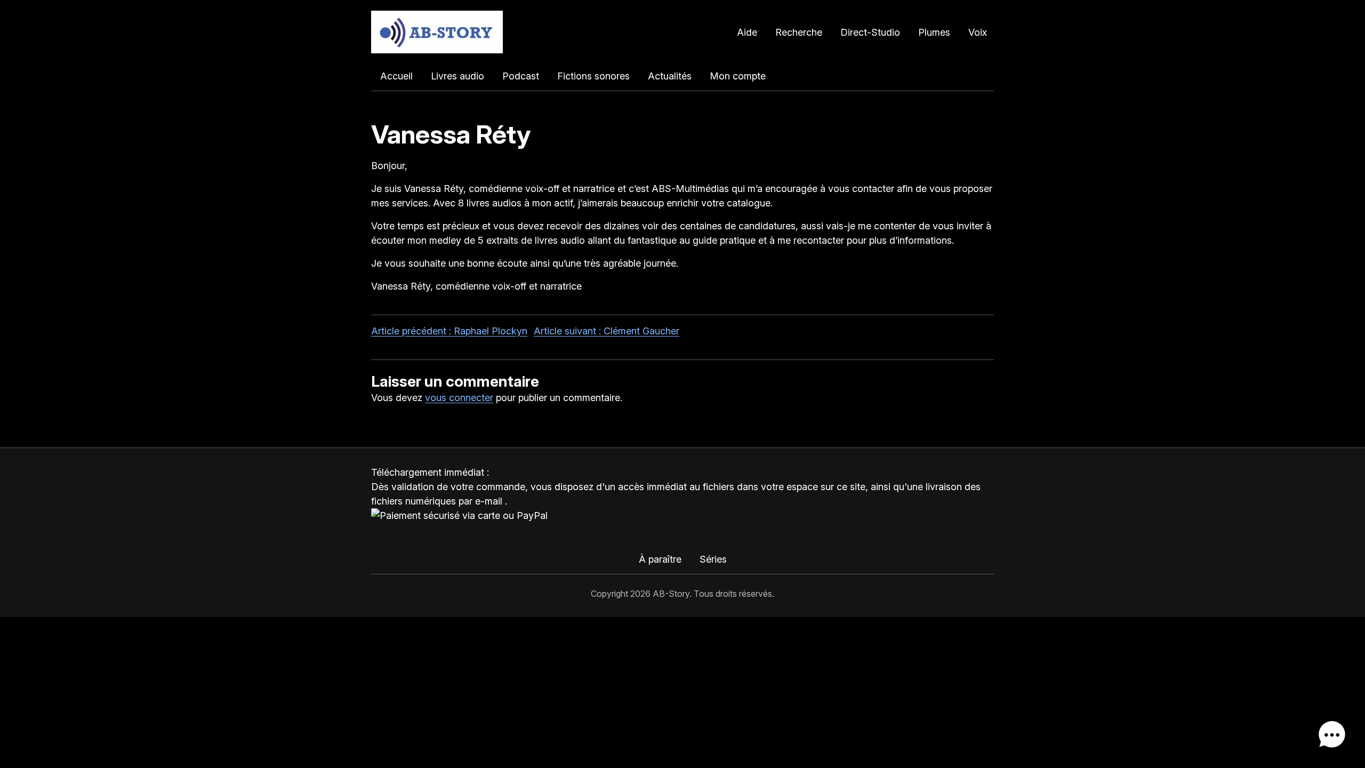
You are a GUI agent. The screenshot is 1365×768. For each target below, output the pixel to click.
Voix (977, 32)
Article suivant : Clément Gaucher (606, 331)
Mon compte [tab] (738, 76)
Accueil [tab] (396, 76)
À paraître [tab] (660, 559)
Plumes (934, 32)
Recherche (798, 32)
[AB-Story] (437, 32)
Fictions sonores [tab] (593, 76)
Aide (747, 32)
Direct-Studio (870, 32)
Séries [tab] (713, 559)
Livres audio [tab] (457, 76)
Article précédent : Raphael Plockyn (449, 331)
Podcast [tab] (520, 76)
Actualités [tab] (670, 76)
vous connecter (459, 397)
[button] (1332, 735)
